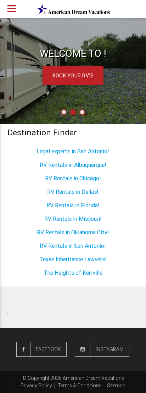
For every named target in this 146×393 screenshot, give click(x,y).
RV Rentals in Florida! (73, 205)
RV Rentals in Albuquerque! (73, 164)
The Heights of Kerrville (73, 272)
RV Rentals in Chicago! (73, 178)
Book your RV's (73, 75)
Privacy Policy (36, 385)
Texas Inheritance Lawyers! (73, 259)
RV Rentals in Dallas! (73, 191)
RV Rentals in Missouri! (73, 218)
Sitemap (116, 385)
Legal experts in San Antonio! (72, 151)
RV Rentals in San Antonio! (73, 245)
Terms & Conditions (79, 385)
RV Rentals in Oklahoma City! (73, 232)
